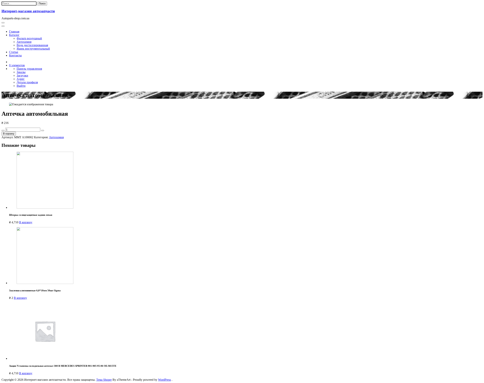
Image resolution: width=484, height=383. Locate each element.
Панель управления (29, 68)
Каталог (14, 35)
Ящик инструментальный (33, 48)
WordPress (164, 379)
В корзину (8, 133)
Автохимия (24, 41)
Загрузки (22, 75)
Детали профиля (27, 82)
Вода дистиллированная (32, 45)
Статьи (13, 52)
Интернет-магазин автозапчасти (28, 11)
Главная (14, 31)
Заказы (21, 72)
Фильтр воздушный (29, 38)
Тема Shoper (104, 379)
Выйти (21, 85)
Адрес (21, 79)
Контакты (15, 55)
